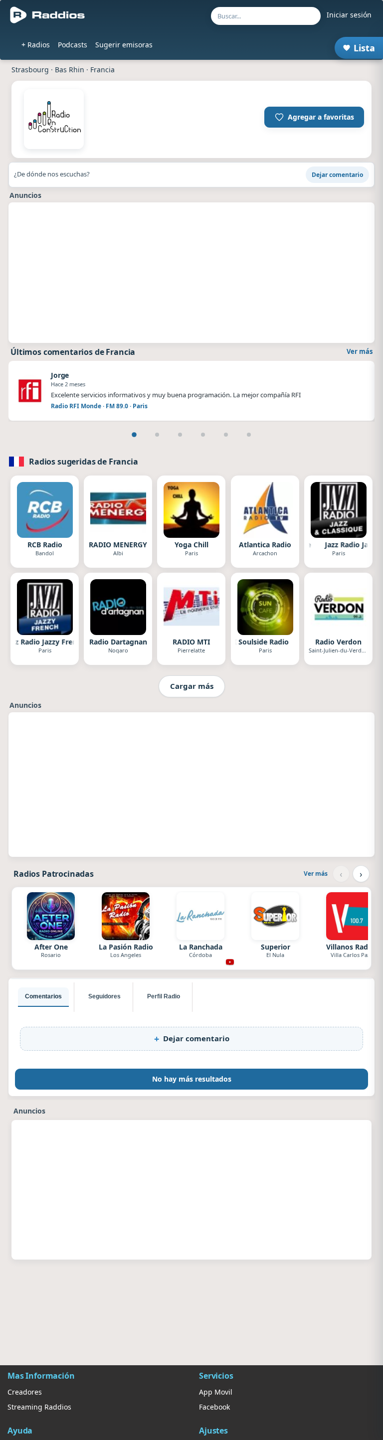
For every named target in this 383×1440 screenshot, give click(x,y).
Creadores (24, 1392)
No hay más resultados (191, 1079)
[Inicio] (47, 15)
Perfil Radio (163, 996)
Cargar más (191, 686)
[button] (314, 117)
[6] (249, 435)
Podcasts (72, 44)
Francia (102, 69)
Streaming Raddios (39, 1407)
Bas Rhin (69, 69)
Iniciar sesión (349, 14)
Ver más (360, 351)
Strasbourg (30, 69)
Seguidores (104, 996)
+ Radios (35, 44)
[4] (203, 435)
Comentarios (43, 996)
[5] (226, 435)
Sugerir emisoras (124, 44)
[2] (157, 435)
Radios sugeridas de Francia (83, 461)
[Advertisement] (191, 272)
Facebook (214, 1407)
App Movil (215, 1392)
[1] (134, 435)
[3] (180, 435)
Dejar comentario (337, 174)
